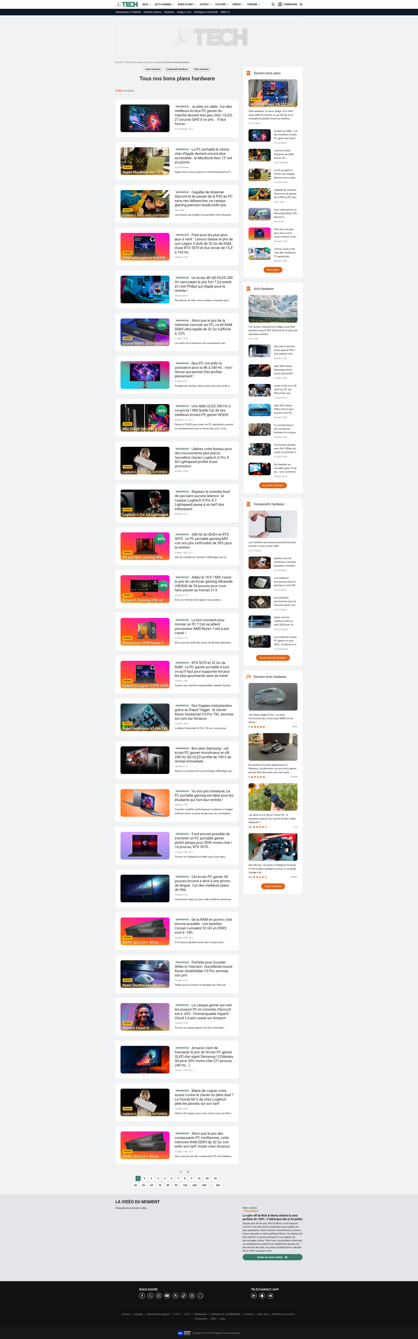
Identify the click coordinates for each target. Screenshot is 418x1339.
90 (176, 1185)
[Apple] (262, 1295)
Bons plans (185, 4)
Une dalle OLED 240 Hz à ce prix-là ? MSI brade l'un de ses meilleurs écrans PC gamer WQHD (202, 410)
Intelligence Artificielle (206, 12)
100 (185, 1185)
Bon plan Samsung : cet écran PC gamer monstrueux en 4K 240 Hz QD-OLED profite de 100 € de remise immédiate (203, 754)
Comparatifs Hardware (177, 69)
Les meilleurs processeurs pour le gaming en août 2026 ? (285, 581)
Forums (252, 4)
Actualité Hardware (273, 485)
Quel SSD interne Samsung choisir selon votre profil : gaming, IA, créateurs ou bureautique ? (285, 370)
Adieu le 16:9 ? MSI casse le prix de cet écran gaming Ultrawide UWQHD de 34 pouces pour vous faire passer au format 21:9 (204, 583)
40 (135, 1185)
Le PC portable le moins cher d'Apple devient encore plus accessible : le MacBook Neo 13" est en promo (203, 155)
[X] (150, 1295)
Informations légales (158, 1314)
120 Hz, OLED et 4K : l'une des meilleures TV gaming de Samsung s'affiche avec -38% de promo (285, 253)
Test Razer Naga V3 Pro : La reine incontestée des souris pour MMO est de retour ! (271, 718)
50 (143, 1185)
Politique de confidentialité (225, 1314)
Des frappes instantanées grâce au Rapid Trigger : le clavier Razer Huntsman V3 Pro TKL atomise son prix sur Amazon (204, 712)
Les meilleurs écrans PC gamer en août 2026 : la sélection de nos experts (285, 641)
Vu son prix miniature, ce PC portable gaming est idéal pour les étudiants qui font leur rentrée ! (204, 795)
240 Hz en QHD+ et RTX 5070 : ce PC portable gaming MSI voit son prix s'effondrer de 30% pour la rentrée (203, 541)
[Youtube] (167, 1295)
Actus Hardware (153, 69)
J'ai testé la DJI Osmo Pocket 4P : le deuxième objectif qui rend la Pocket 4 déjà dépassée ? (272, 818)
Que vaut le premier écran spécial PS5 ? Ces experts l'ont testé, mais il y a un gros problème (284, 350)
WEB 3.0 (225, 12)
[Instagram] (159, 1295)
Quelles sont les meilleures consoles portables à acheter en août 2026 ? (285, 562)
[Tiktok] (184, 1295)
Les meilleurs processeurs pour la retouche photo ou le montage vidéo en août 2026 (285, 601)
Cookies (248, 1314)
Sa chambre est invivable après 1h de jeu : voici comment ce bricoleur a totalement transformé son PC (285, 468)
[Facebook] (142, 1295)
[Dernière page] (188, 1171)
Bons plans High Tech (143, 62)
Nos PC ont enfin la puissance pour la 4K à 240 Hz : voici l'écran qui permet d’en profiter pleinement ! (203, 369)
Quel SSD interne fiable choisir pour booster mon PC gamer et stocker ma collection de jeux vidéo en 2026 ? (285, 409)
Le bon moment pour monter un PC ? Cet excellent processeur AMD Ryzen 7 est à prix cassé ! (202, 626)
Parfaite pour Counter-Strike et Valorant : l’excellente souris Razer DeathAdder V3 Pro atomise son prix (203, 968)
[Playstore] (254, 1295)
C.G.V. (187, 1314)
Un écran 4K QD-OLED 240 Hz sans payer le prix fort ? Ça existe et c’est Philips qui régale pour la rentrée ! (204, 284)
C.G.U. (176, 1314)
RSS (213, 1318)
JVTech (204, 4)
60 (151, 1185)
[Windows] (270, 1295)
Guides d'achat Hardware (273, 657)
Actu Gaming (163, 4)
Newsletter (201, 1318)
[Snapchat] (200, 1295)
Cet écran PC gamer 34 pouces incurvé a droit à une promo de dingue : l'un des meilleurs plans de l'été (202, 883)
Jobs (222, 1318)
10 (199, 1178)
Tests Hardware (201, 69)
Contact (126, 1314)
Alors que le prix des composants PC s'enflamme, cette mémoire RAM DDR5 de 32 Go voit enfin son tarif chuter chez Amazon (202, 1140)
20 (207, 1178)
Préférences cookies (283, 1314)
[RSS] (175, 1295)
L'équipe (138, 1314)
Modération (201, 1314)
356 (218, 1185)
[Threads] (192, 1295)
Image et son (184, 12)
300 (204, 1185)
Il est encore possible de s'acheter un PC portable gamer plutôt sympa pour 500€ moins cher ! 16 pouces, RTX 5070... (203, 840)
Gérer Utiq (262, 1314)
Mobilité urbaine (152, 12)
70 (159, 1185)
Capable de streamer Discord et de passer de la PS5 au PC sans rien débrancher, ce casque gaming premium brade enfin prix (204, 198)
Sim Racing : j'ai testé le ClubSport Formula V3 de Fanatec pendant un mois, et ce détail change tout (272, 869)
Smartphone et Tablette (128, 12)
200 (195, 1185)
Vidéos (236, 4)
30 (215, 1178)
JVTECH (127, 62)
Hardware (169, 12)
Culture (220, 4)
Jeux (145, 4)
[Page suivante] (180, 1171)
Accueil (118, 62)
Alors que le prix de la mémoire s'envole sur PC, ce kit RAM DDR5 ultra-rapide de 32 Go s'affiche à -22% (203, 327)
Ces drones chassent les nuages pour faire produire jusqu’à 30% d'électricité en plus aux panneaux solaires (273, 330)
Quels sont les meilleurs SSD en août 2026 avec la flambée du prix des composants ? (284, 621)
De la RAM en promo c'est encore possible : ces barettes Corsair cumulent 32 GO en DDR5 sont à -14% (203, 926)
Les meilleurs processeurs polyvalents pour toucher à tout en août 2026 (272, 544)
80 (168, 1185)
